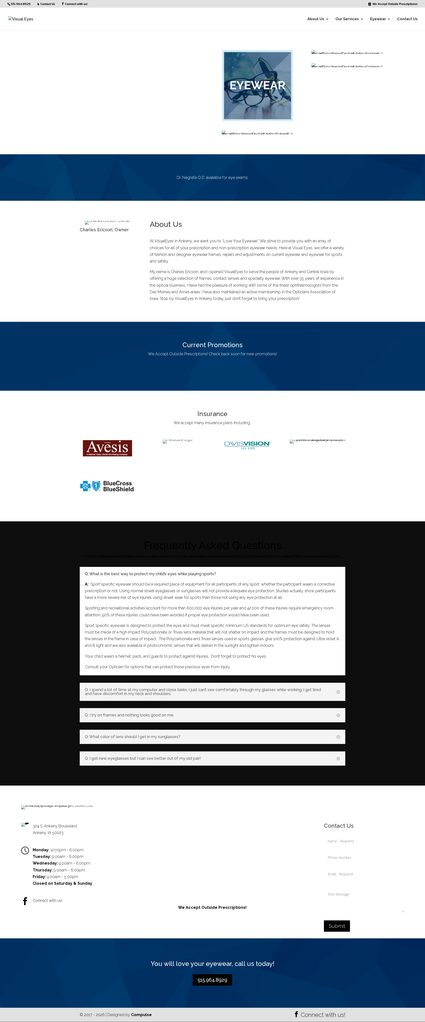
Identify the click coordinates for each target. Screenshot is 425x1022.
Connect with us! (76, 3)
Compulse (141, 1014)
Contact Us (407, 19)
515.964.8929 (212, 980)
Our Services (347, 19)
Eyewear (378, 19)
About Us (315, 19)
